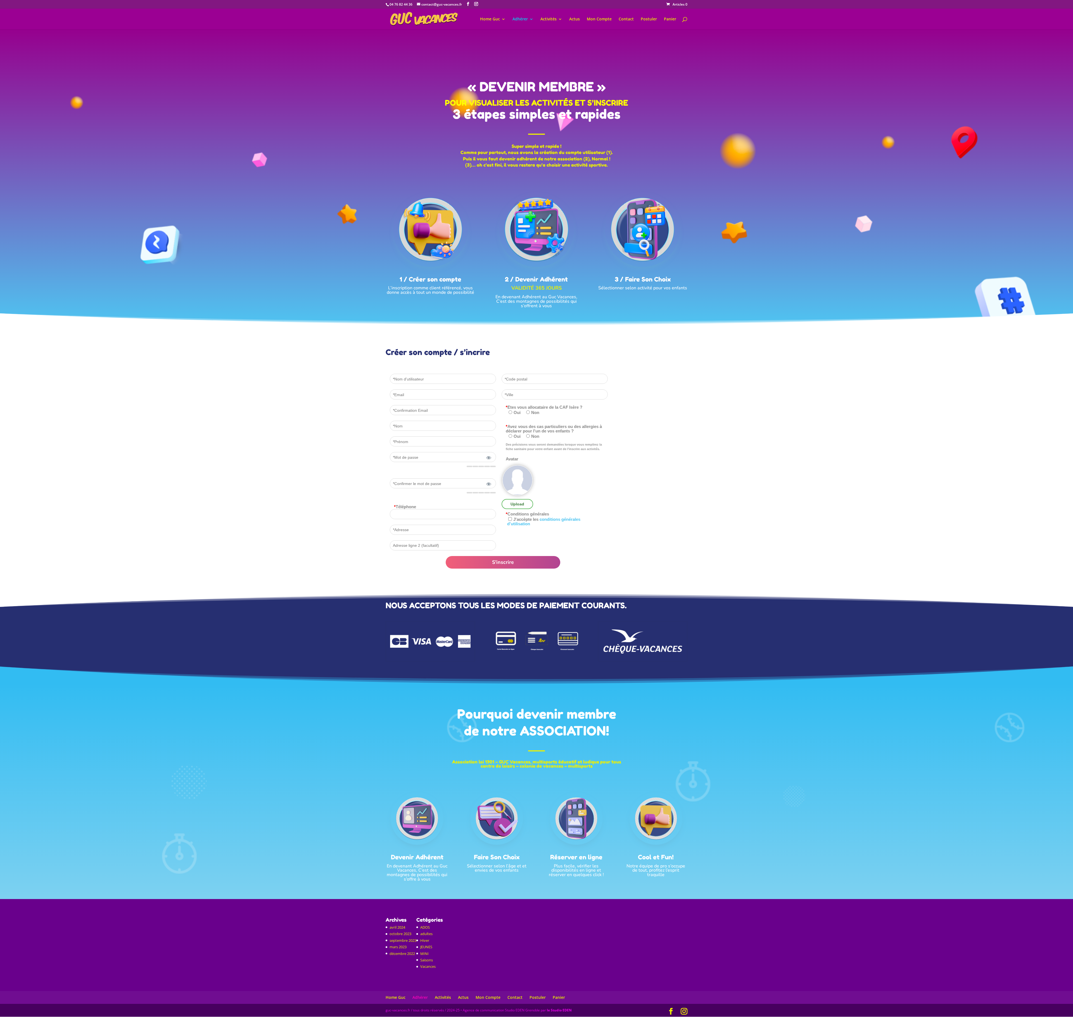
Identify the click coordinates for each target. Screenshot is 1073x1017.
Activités (548, 19)
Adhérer (520, 19)
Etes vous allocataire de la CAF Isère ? (544, 407)
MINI (424, 953)
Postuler (649, 19)
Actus (574, 19)
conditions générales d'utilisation (543, 521)
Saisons (426, 959)
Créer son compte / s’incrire (438, 352)
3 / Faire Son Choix (643, 279)
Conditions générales (527, 514)
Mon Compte (599, 19)
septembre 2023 (403, 940)
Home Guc (490, 19)
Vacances (428, 966)
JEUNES (426, 946)
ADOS (425, 927)
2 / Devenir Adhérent (536, 279)
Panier (670, 19)
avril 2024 (397, 927)
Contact (626, 19)
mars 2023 (398, 946)
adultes (426, 933)
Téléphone (405, 507)
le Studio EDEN (559, 1010)
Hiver (424, 940)
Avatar (512, 459)
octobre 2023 (400, 933)
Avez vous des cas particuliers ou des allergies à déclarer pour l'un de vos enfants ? (554, 428)
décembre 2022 (402, 953)
